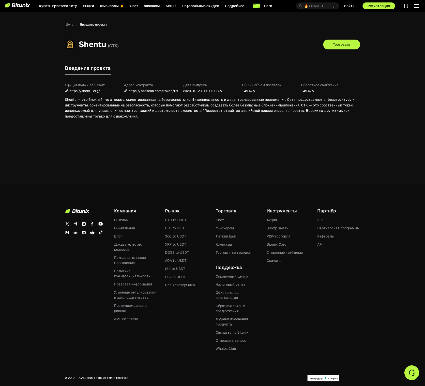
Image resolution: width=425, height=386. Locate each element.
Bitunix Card (276, 244)
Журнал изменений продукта (232, 322)
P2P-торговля (278, 236)
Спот (220, 220)
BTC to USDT (175, 220)
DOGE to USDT (177, 252)
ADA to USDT (175, 260)
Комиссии (224, 244)
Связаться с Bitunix (232, 332)
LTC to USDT (175, 277)
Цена (69, 25)
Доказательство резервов (128, 247)
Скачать (274, 260)
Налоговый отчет (230, 284)
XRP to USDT (175, 244)
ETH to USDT (175, 228)
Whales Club (226, 348)
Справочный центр (232, 276)
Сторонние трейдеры (285, 252)
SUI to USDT (175, 269)
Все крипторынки (180, 285)
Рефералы (325, 236)
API (320, 244)
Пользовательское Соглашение (130, 260)
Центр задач (277, 228)
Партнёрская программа (338, 228)
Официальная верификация (227, 295)
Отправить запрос (231, 340)
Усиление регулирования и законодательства (135, 295)
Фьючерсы (225, 228)
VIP (320, 220)
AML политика (126, 319)
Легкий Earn (226, 236)
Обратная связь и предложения (230, 308)
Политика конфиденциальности (132, 273)
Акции (272, 220)
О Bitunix (121, 220)
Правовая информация (133, 284)
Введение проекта (88, 68)
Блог (118, 236)
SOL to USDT (175, 236)
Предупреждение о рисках (130, 308)
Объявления (124, 228)
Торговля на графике (233, 252)
